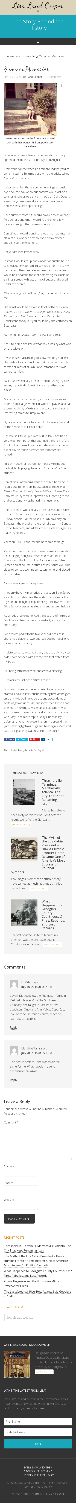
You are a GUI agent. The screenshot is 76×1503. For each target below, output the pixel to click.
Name (9, 1166)
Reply (13, 1027)
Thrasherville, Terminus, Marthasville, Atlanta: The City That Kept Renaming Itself (53, 792)
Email (8, 1183)
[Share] (43, 739)
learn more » (44, 1371)
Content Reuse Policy (38, 1486)
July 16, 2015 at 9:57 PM (36, 987)
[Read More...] (21, 824)
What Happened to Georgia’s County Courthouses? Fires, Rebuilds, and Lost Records (53, 914)
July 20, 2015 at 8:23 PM (36, 1053)
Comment (11, 1122)
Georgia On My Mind (36, 750)
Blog (20, 750)
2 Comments (54, 76)
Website (9, 1200)
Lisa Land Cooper (38, 5)
